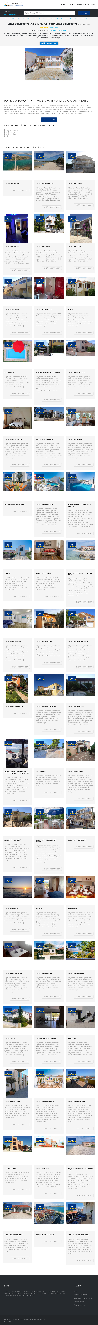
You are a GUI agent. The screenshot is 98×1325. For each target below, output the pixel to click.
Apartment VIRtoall (13, 439)
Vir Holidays (9, 1038)
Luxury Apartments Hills (15, 504)
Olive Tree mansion (44, 439)
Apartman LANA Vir (76, 373)
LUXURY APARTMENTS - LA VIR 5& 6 (80, 573)
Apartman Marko (11, 247)
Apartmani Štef (75, 184)
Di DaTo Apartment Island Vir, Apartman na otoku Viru (16, 772)
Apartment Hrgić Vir (13, 973)
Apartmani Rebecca (12, 641)
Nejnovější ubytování (80, 1295)
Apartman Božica (43, 573)
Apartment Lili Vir (44, 310)
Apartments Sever (76, 973)
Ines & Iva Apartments (13, 1235)
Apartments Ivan (75, 439)
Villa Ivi (7, 573)
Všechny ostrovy (79, 1305)
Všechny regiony (79, 1301)
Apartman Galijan (12, 184)
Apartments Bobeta (45, 1101)
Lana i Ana (72, 1038)
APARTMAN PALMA (75, 771)
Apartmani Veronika (77, 840)
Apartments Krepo (44, 504)
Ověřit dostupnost (49, 43)
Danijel (39, 908)
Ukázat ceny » (49, 120)
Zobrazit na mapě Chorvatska (59, 30)
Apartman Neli (42, 1168)
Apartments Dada (44, 973)
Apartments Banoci (76, 706)
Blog (93, 4)
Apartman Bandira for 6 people (47, 840)
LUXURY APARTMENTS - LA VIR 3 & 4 (80, 1169)
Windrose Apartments (46, 1038)
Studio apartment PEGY (78, 1235)
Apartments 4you (12, 1101)
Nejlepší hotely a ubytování (83, 1298)
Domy (70, 310)
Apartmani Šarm (11, 908)
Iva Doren (72, 908)
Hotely (86, 4)
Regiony (72, 4)
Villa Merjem (10, 1168)
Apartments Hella (44, 641)
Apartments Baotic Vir (46, 706)
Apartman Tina (74, 247)
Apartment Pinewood (13, 706)
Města (79, 4)
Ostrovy (63, 4)
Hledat (84, 13)
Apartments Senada (45, 184)
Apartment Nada (11, 310)
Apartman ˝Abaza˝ (12, 840)
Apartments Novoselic (78, 641)
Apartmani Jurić (43, 247)
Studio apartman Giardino (48, 373)
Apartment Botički (76, 1101)
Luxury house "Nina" (45, 1235)
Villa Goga (9, 373)
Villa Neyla (41, 771)
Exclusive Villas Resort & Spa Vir (79, 505)
